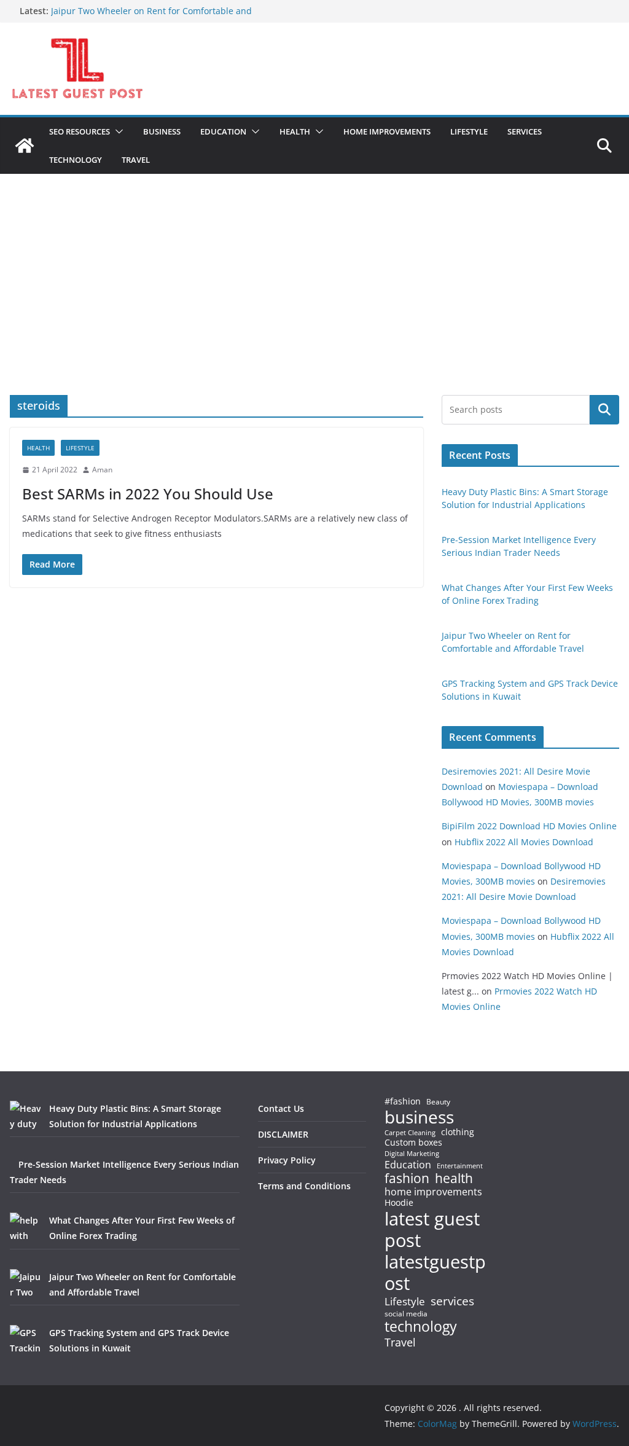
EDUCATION (223, 131)
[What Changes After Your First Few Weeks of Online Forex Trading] (25, 1228)
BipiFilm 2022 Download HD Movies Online (529, 826)
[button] (116, 131)
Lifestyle (405, 1302)
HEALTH (294, 131)
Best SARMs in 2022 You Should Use (147, 493)
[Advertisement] (314, 303)
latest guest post (432, 1229)
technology (421, 1326)
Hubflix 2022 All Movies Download (524, 842)
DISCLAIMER (283, 1134)
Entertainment (460, 1166)
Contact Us (281, 1108)
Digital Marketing (412, 1154)
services (452, 1301)
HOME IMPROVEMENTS (387, 131)
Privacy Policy (287, 1160)
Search (604, 409)
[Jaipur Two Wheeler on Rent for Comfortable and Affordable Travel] (25, 1284)
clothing (457, 1132)
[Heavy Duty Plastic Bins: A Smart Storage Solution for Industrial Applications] (25, 1116)
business (419, 1116)
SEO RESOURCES (79, 131)
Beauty (438, 1102)
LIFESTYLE (469, 131)
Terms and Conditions (304, 1186)
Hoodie (399, 1203)
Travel (400, 1342)
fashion (407, 1178)
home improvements (433, 1192)
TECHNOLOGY (75, 159)
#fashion (403, 1101)
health (454, 1178)
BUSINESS (162, 131)
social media (406, 1314)
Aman (102, 469)
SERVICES (524, 131)
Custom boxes (413, 1142)
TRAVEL (136, 159)
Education (408, 1165)
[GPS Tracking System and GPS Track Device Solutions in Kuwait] (25, 1340)
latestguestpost (435, 1272)
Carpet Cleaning (410, 1132)
